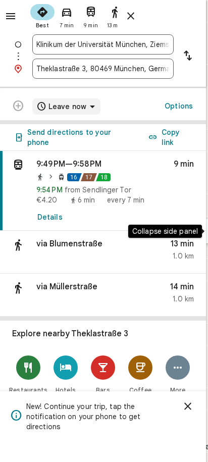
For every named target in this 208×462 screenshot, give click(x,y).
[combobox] (103, 44)
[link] (103, 191)
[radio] (42, 15)
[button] (103, 252)
